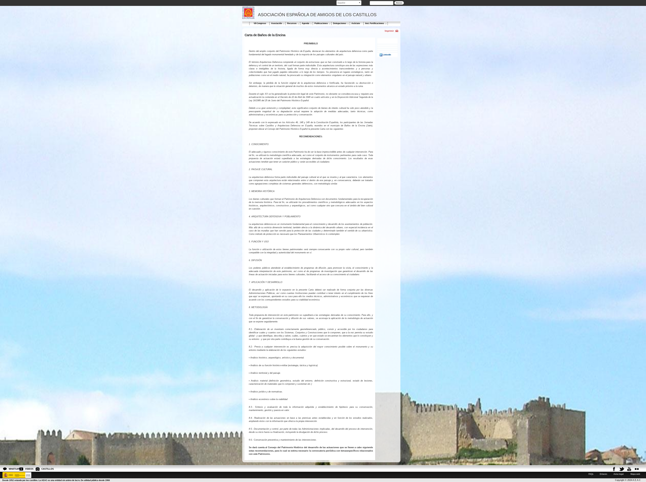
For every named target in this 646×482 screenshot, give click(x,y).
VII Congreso (260, 23)
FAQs (590, 474)
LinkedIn (386, 55)
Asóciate (355, 23)
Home (245, 23)
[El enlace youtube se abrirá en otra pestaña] (629, 469)
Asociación (276, 23)
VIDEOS (27, 469)
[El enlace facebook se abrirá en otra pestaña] (614, 469)
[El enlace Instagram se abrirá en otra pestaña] (636, 469)
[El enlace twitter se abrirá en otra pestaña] (621, 469)
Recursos (292, 23)
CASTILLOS (44, 469)
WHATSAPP (11, 469)
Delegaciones (339, 23)
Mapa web (635, 474)
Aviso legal (619, 474)
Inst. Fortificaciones (374, 23)
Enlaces (603, 474)
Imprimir (389, 31)
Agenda (305, 23)
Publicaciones (321, 23)
